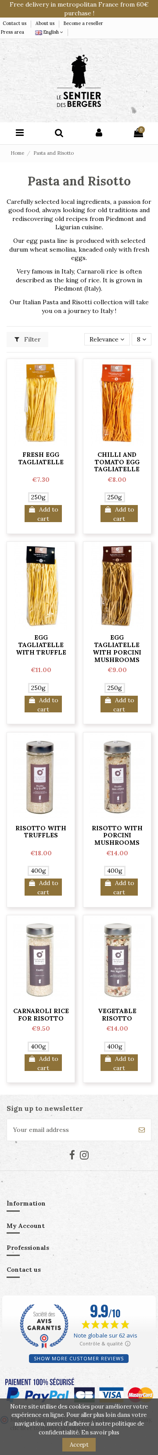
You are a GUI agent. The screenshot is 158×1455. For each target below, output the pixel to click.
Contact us (15, 23)
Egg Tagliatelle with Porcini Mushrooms (117, 648)
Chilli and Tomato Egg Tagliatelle (117, 462)
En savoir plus (100, 1432)
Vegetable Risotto (117, 1014)
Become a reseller (83, 23)
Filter (31, 339)
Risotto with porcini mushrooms (117, 835)
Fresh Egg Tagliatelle (41, 458)
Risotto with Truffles (40, 832)
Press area (12, 32)
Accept (79, 1444)
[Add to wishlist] (41, 443)
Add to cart (47, 513)
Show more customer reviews (79, 1358)
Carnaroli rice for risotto (41, 1014)
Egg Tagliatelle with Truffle (41, 644)
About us (46, 23)
